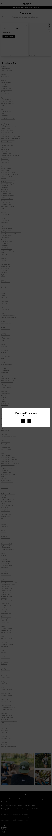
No (29, 421)
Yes (23, 421)
